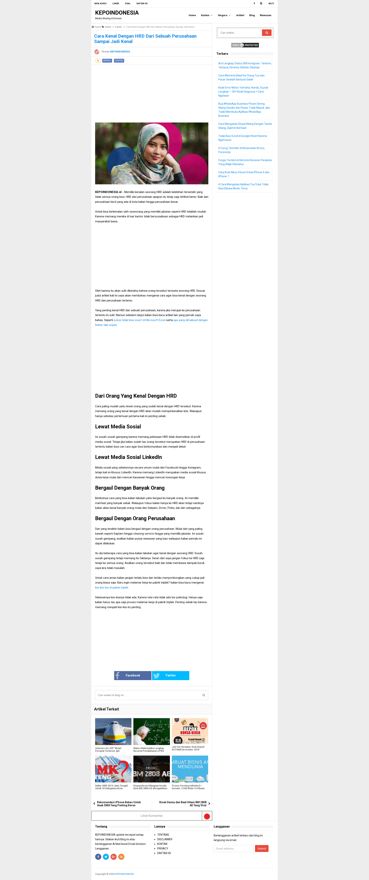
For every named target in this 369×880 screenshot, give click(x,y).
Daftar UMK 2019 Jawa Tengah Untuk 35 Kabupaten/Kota (111, 787)
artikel (107, 61)
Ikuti (271, 3)
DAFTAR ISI (164, 853)
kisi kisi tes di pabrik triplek (111, 587)
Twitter (170, 675)
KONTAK (162, 843)
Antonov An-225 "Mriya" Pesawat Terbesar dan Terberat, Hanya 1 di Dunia (109, 751)
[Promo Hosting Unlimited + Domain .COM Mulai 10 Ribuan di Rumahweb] (190, 769)
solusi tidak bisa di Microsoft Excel (140, 320)
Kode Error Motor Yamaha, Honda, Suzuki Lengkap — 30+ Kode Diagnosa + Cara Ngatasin (243, 91)
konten (119, 61)
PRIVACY (162, 848)
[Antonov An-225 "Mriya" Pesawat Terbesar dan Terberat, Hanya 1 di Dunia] (113, 731)
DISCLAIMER (164, 839)
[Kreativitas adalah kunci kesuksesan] (273, 874)
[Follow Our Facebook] (254, 3)
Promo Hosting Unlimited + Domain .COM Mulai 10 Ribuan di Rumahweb (188, 788)
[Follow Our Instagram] (261, 3)
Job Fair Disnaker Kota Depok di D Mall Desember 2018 (188, 748)
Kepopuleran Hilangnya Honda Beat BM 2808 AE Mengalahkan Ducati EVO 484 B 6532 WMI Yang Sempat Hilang (150, 789)
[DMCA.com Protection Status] (245, 44)
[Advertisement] (151, 92)
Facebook (133, 675)
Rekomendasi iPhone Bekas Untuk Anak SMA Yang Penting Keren (119, 804)
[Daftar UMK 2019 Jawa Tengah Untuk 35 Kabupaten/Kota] (113, 769)
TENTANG (163, 834)
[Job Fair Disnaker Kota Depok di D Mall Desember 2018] (190, 731)
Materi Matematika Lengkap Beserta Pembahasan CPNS (148, 749)
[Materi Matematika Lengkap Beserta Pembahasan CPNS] (151, 731)
